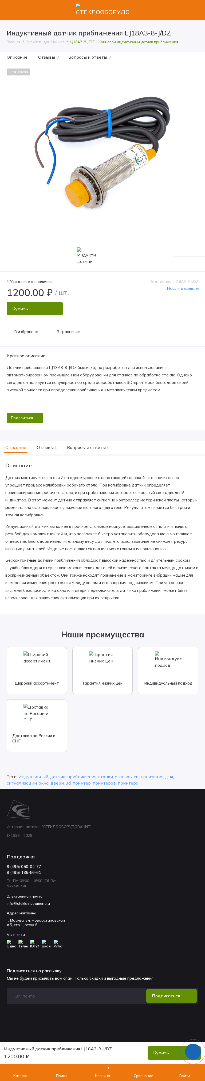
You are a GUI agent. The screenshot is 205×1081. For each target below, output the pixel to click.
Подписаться (166, 995)
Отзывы (48, 57)
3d (68, 783)
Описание (17, 57)
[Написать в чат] (193, 1052)
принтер (82, 783)
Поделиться (22, 417)
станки (105, 776)
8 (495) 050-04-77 (24, 866)
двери (57, 783)
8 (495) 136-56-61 (24, 872)
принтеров (104, 783)
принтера (128, 783)
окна (44, 783)
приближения (81, 776)
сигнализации (22, 783)
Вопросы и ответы (89, 57)
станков (123, 776)
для (169, 776)
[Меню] (10, 10)
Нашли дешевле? (183, 288)
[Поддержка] (195, 10)
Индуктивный (33, 776)
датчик (57, 776)
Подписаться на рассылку (34, 971)
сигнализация (148, 776)
